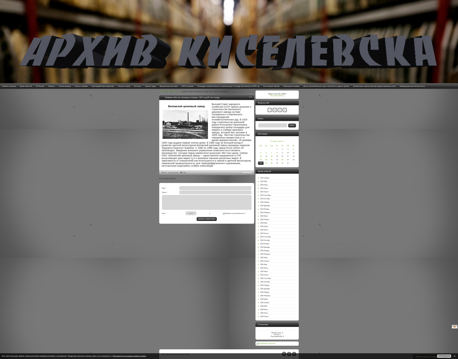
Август (174, 91)
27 (266, 163)
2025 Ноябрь (264, 285)
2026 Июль (264, 313)
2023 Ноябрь (264, 202)
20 (266, 160)
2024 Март (264, 216)
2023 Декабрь (265, 205)
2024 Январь (264, 209)
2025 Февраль (265, 254)
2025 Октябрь (265, 282)
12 (261, 156)
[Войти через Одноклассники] (284, 110)
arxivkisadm (174, 173)
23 (282, 160)
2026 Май (263, 306)
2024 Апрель (264, 219)
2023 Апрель (264, 178)
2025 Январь (264, 251)
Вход (282, 95)
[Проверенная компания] (266, 343)
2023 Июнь (264, 185)
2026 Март (264, 299)
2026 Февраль (265, 296)
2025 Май (263, 264)
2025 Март (264, 257)
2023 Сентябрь (265, 195)
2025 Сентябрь (265, 278)
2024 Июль (264, 230)
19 (261, 160)
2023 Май (263, 181)
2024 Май (263, 223)
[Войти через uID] (269, 110)
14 (271, 156)
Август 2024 (277, 141)
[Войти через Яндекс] (279, 110)
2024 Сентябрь (265, 237)
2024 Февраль (265, 212)
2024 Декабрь (265, 247)
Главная (162, 91)
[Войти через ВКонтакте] (274, 110)
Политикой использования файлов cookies (129, 356)
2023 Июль (264, 188)
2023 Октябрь (265, 199)
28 (271, 163)
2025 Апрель (264, 261)
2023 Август (264, 192)
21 (271, 160)
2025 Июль (264, 271)
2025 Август (264, 275)
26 (179, 91)
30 (282, 163)
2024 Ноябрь (264, 244)
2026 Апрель (264, 302)
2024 (168, 91)
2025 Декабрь (265, 289)
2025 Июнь (264, 268)
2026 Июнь (264, 309)
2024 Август (264, 233)
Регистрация (274, 95)
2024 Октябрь (265, 240)
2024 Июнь (264, 226)
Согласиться (444, 356)
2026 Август (264, 316)
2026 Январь (264, 292)
